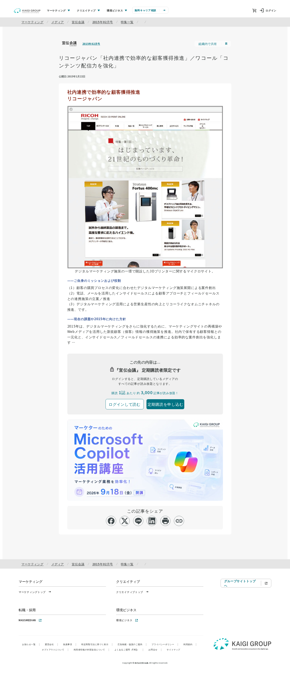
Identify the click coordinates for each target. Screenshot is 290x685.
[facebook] (111, 521)
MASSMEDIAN (27, 620)
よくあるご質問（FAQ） (129, 649)
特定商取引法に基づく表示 (97, 644)
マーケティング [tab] (56, 10)
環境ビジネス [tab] (115, 10)
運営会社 (51, 644)
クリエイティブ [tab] (86, 10)
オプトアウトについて (55, 649)
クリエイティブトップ (129, 592)
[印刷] (165, 521)
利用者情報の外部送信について (91, 649)
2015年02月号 (102, 22)
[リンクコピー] (179, 521)
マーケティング (32, 22)
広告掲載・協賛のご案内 (132, 644)
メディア (57, 22)
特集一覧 (127, 22)
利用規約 (190, 644)
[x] (125, 521)
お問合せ (155, 649)
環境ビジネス (124, 620)
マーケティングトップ (32, 592)
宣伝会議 (78, 22)
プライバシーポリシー (165, 644)
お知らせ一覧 (31, 644)
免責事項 (69, 644)
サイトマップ (173, 649)
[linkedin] (152, 521)
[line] (138, 521)
